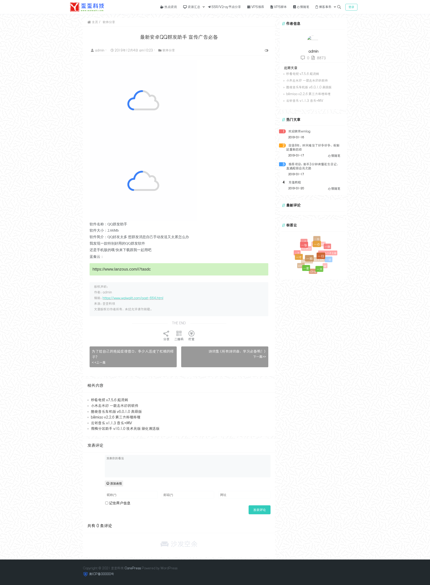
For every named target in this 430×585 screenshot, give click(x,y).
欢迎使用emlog (299, 131)
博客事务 (324, 7)
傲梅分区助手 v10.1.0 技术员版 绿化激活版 (125, 428)
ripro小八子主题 (326, 251)
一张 (306, 247)
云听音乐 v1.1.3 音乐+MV (111, 423)
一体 (328, 247)
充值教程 (294, 182)
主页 (94, 22)
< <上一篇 (99, 363)
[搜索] (339, 7)
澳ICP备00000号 (101, 574)
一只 (320, 270)
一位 (317, 239)
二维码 (179, 339)
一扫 (323, 259)
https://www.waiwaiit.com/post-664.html (133, 298)
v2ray (312, 270)
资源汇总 (193, 7)
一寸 (301, 259)
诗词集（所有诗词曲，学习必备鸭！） (237, 351)
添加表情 (115, 483)
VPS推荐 (257, 7)
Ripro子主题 (316, 242)
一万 (296, 252)
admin (100, 50)
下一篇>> (259, 357)
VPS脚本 (280, 7)
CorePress (133, 568)
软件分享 (109, 22)
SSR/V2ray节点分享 (226, 7)
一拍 (312, 262)
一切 (329, 260)
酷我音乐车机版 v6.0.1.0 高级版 (116, 411)
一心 (319, 247)
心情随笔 (302, 7)
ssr (323, 264)
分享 (166, 339)
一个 (304, 241)
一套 (307, 269)
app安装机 (315, 256)
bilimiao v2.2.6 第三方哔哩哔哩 (115, 417)
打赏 (191, 339)
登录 (351, 7)
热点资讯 (170, 7)
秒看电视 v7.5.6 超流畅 (109, 400)
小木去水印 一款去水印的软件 (114, 406)
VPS (300, 265)
